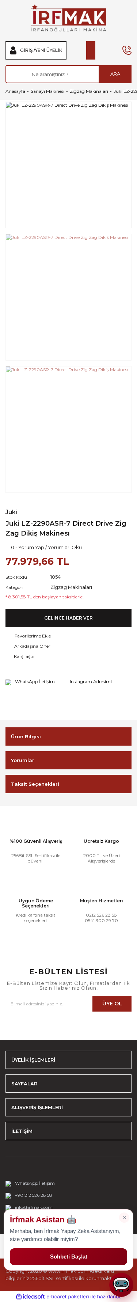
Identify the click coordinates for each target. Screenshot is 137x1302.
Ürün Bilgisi (26, 736)
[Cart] (90, 50)
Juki (11, 512)
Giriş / (27, 50)
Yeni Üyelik (48, 50)
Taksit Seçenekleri (35, 784)
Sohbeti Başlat (68, 1256)
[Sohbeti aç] (121, 1285)
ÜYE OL (112, 1003)
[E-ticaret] (67, 1296)
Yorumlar (22, 760)
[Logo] (68, 17)
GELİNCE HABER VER (68, 618)
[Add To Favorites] (68, 636)
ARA (115, 74)
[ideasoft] (30, 1296)
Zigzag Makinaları (71, 587)
